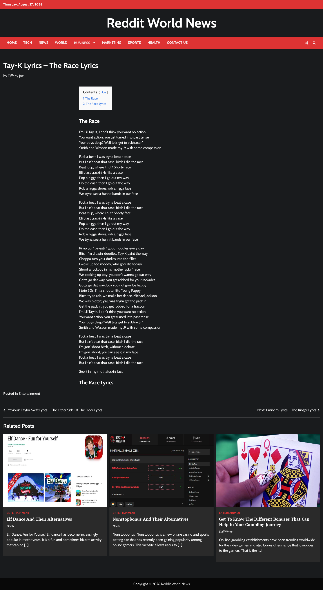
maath (10, 526)
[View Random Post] (306, 43)
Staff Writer (225, 531)
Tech (27, 43)
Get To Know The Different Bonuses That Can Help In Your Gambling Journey (264, 521)
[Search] (314, 43)
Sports (134, 43)
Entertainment (29, 393)
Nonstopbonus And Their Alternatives (151, 519)
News (43, 43)
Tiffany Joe (16, 76)
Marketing (111, 43)
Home (12, 43)
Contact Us (177, 43)
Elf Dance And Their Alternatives (39, 519)
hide (103, 92)
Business (82, 43)
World (61, 43)
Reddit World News (161, 23)
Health (153, 43)
